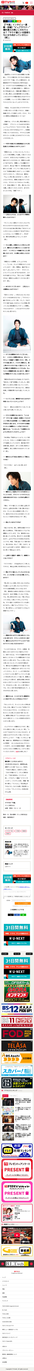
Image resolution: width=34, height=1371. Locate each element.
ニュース (4, 1285)
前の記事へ (5, 954)
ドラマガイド (5, 1281)
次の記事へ (29, 954)
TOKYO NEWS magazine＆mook (10, 1306)
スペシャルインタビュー (9, 18)
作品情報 (4, 1297)
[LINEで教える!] (14, 21)
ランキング (5, 1301)
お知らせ (4, 1346)
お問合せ (4, 1358)
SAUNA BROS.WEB (7, 1322)
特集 (3, 1289)
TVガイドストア (6, 1333)
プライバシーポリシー (8, 1350)
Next (31, 1264)
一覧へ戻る (17, 954)
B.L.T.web (4, 1310)
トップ (4, 1277)
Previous (2, 1264)
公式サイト (8, 866)
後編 (17, 751)
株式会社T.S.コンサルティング (9, 1337)
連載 (3, 1293)
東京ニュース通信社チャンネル (10, 1329)
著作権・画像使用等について (9, 1354)
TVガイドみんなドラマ (8, 1325)
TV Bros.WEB (5, 1314)
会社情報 (4, 1362)
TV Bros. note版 (6, 1318)
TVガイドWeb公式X (7, 1341)
